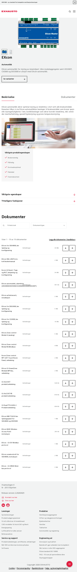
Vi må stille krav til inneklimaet (13, 521)
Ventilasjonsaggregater (48, 515)
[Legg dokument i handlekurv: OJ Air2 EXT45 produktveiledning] (72, 395)
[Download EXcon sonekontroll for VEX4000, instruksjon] (66, 456)
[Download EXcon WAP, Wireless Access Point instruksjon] (66, 432)
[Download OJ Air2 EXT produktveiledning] (66, 383)
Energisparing (7, 528)
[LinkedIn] (3, 505)
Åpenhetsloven (37, 568)
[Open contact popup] (69, 564)
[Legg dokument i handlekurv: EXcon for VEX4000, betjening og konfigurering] (72, 248)
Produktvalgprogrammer (11, 518)
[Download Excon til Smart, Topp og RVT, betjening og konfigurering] (66, 273)
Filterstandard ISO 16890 (48, 551)
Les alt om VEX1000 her (74, 2)
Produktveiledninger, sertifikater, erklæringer (19, 542)
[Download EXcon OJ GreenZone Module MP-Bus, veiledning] (66, 371)
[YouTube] (8, 505)
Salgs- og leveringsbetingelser (56, 568)
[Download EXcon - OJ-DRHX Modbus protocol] (66, 467)
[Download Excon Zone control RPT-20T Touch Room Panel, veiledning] (66, 358)
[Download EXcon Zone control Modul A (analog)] (66, 334)
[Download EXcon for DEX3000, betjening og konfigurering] (66, 309)
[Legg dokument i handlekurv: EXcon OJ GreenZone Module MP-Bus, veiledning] (72, 371)
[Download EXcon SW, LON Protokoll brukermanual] (66, 260)
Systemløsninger (8, 515)
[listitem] (4, 52)
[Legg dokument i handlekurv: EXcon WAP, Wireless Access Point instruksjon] (72, 432)
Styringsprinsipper (46, 558)
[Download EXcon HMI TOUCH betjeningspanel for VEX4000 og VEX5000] (66, 419)
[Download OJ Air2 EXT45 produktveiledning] (66, 395)
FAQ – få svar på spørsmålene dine (52, 555)
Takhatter (43, 528)
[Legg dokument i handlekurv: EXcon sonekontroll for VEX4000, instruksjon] (72, 456)
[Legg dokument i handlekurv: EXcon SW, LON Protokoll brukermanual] (72, 260)
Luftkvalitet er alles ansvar (12, 531)
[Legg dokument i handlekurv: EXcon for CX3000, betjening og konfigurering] (72, 322)
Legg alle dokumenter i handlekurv (62, 240)
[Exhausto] (9, 11)
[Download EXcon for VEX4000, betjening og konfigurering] (66, 248)
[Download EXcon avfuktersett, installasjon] (66, 297)
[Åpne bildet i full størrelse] (38, 33)
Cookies (12, 568)
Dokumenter (68, 97)
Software (5, 548)
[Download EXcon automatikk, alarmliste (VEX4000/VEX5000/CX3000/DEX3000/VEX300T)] (66, 285)
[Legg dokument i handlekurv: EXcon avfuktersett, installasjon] (72, 297)
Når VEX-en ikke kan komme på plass (15, 545)
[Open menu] (74, 11)
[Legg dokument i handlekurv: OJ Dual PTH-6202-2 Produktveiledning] (72, 407)
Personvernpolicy (23, 568)
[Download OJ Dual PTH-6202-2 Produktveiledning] (66, 407)
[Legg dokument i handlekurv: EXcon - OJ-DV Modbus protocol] (72, 444)
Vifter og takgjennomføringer (50, 518)
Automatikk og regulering (49, 531)
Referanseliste (7, 534)
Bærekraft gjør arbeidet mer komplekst (54, 545)
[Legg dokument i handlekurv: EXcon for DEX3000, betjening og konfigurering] (72, 309)
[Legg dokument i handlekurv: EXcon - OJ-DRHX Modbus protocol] (72, 467)
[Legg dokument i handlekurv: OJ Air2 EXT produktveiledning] (72, 383)
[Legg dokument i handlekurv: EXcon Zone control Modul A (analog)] (72, 334)
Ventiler (42, 524)
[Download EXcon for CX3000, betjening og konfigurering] (66, 322)
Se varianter (8, 79)
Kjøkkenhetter (44, 521)
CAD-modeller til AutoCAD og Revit (15, 524)
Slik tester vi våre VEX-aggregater (52, 548)
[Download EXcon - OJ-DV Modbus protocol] (66, 444)
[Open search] (68, 11)
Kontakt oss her (11, 497)
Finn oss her (9, 501)
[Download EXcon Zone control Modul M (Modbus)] (66, 346)
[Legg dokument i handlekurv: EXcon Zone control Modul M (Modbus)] (72, 346)
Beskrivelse (8, 97)
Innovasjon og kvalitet (47, 542)
